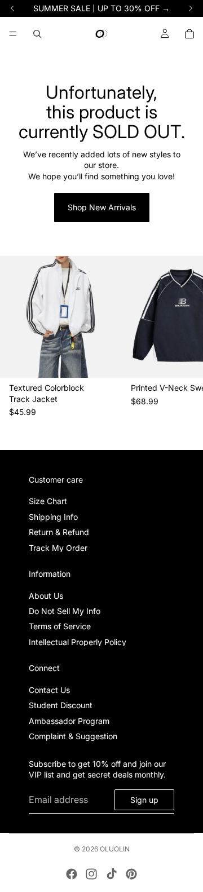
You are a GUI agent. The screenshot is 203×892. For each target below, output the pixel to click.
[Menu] (13, 34)
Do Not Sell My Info (64, 611)
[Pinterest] (131, 874)
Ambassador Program (69, 721)
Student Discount (60, 705)
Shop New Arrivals (102, 207)
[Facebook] (71, 874)
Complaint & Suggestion (73, 736)
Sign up (144, 799)
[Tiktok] (111, 874)
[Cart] (189, 33)
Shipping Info (53, 517)
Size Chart (48, 501)
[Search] (37, 33)
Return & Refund (59, 532)
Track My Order (58, 547)
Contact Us (49, 690)
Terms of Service (60, 626)
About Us (46, 595)
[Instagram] (91, 874)
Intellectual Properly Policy (77, 642)
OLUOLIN (115, 849)
